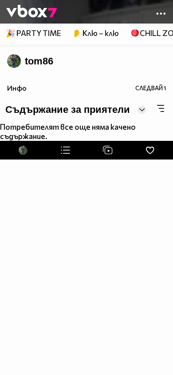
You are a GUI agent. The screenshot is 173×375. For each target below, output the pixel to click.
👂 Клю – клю (95, 33)
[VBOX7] (31, 12)
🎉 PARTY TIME (33, 33)
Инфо (17, 88)
